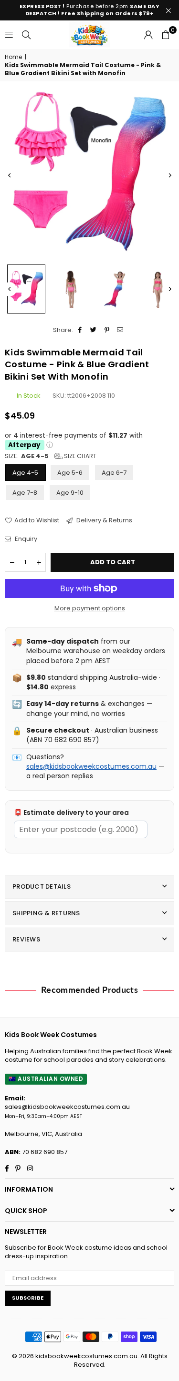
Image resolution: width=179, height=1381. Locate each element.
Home (13, 57)
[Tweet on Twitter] (93, 330)
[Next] (169, 175)
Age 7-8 (24, 492)
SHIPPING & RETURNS (46, 913)
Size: (50, 456)
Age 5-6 (70, 472)
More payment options (89, 608)
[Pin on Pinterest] (107, 330)
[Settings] (148, 34)
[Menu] (9, 34)
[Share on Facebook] (80, 330)
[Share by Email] (120, 330)
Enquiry (25, 539)
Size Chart (79, 456)
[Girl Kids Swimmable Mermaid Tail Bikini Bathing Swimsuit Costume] (26, 289)
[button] (165, 34)
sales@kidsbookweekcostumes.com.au (91, 766)
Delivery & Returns (103, 520)
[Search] (26, 34)
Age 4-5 (25, 472)
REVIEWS (26, 939)
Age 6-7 (114, 472)
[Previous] (9, 175)
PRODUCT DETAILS (41, 886)
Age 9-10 (70, 492)
